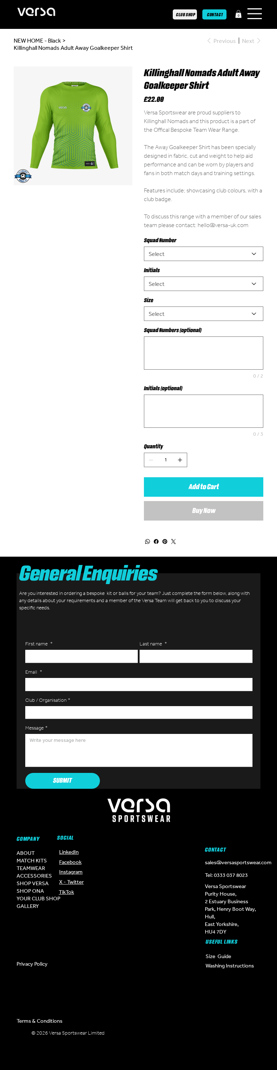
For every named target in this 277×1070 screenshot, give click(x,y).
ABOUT (26, 852)
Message (36, 728)
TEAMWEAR (31, 868)
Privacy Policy (32, 963)
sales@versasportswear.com (238, 862)
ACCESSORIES (34, 875)
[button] (238, 14)
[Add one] (180, 460)
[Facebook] (156, 541)
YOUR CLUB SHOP (38, 898)
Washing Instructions (230, 965)
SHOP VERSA (33, 883)
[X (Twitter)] (138, 1035)
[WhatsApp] (147, 541)
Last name (153, 644)
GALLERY (28, 905)
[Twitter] (173, 541)
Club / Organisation (47, 700)
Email (33, 672)
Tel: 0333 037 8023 (226, 874)
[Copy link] (160, 1053)
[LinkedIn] (116, 1053)
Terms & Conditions (39, 1020)
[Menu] (255, 13)
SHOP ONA (30, 890)
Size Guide (218, 956)
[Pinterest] (164, 541)
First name (39, 644)
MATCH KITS (32, 860)
